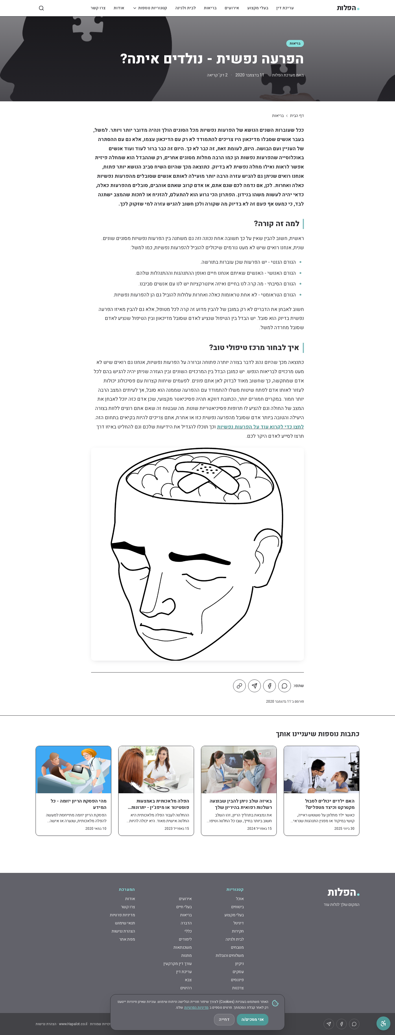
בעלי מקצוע (257, 8)
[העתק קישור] (239, 685)
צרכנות (238, 988)
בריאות (210, 8)
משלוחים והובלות (230, 955)
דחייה (224, 1019)
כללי (188, 931)
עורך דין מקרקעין (177, 964)
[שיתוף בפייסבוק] (269, 685)
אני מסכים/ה (252, 1019)
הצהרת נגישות (123, 931)
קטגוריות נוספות (152, 8)
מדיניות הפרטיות (196, 1007)
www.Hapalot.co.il (73, 1024)
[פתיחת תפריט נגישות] (383, 1023)
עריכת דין (285, 8)
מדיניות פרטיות (122, 915)
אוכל (240, 899)
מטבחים (237, 947)
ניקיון (239, 964)
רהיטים (186, 988)
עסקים (238, 972)
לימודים (185, 939)
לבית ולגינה (185, 8)
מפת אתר (127, 939)
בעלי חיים (184, 907)
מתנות (186, 955)
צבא (188, 980)
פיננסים (237, 980)
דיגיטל (238, 923)
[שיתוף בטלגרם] (254, 685)
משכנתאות (182, 947)
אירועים (232, 8)
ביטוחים (237, 907)
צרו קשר (98, 8)
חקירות (238, 931)
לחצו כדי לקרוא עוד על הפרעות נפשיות (260, 427)
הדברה (186, 923)
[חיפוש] (41, 8)
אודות (119, 8)
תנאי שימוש (125, 923)
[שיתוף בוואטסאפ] (284, 685)
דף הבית (297, 116)
